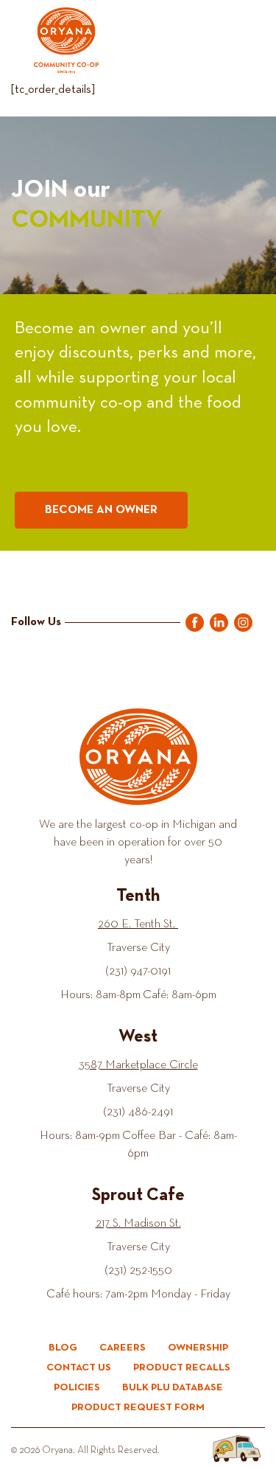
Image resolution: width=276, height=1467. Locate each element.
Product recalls (181, 1367)
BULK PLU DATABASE (172, 1387)
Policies (77, 1387)
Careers (122, 1347)
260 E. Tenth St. (138, 924)
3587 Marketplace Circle (138, 1065)
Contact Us (78, 1367)
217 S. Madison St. (138, 1224)
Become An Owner (101, 510)
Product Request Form (138, 1407)
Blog (63, 1347)
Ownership (198, 1347)
